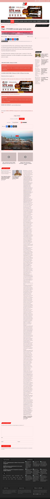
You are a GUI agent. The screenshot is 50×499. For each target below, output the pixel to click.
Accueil (4, 21)
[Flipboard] (24, 122)
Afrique (34, 21)
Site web (19, 441)
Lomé (11, 477)
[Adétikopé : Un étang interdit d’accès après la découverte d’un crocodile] (28, 292)
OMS (22, 477)
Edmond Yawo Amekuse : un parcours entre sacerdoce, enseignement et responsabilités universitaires (44, 61)
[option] (17, 140)
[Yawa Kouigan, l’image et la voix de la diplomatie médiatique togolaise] (17, 172)
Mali (17, 477)
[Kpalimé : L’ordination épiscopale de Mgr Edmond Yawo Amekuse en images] (37, 55)
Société (12, 21)
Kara (8, 477)
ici (13, 76)
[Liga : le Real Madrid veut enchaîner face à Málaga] (29, 478)
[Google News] (15, 122)
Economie (21, 21)
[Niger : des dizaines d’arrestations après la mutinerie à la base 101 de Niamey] (43, 478)
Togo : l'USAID (17, 115)
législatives (14, 477)
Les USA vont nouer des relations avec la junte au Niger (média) (18, 78)
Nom (2, 437)
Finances (25, 21)
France (21, 475)
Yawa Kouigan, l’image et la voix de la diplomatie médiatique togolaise (16, 177)
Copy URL (21, 118)
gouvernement (4, 477)
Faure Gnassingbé (17, 475)
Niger (20, 477)
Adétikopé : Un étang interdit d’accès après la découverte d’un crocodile (27, 417)
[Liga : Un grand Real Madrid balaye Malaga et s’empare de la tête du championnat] (43, 472)
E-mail (2, 441)
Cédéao (13, 475)
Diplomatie (16, 21)
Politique (8, 21)
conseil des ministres (8, 475)
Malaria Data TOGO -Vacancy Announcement (10, 94)
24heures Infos (4, 36)
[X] (34, 494)
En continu (30, 21)
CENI (3, 475)
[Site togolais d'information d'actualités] (25, 4)
